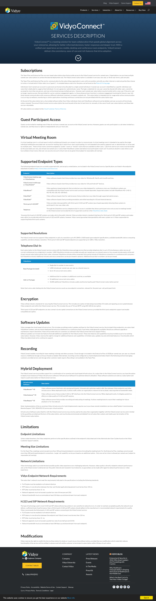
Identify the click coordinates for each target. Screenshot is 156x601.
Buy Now (142, 10)
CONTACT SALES (32, 565)
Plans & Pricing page (103, 83)
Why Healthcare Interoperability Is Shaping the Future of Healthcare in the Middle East (119, 570)
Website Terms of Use (47, 587)
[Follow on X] (117, 587)
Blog (105, 3)
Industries (106, 10)
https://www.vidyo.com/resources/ (45, 168)
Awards (89, 574)
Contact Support (61, 587)
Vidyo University (68, 562)
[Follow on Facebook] (114, 587)
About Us (118, 10)
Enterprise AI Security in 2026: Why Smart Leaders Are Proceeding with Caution (119, 561)
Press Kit (89, 570)
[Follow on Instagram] (124, 587)
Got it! (146, 597)
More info (71, 597)
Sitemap (70, 587)
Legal (51, 590)
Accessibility (35, 587)
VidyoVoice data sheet (100, 211)
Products (83, 10)
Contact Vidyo (68, 566)
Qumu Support (126, 3)
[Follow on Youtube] (128, 587)
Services (95, 10)
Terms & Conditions (42, 590)
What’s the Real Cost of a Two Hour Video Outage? (119, 578)
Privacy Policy (25, 587)
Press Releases (91, 558)
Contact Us (138, 3)
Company (66, 558)
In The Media (91, 566)
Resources (130, 10)
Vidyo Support (114, 3)
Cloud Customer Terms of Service (55, 109)
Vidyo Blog (117, 554)
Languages (148, 4)
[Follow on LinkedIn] (121, 587)
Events (88, 562)
